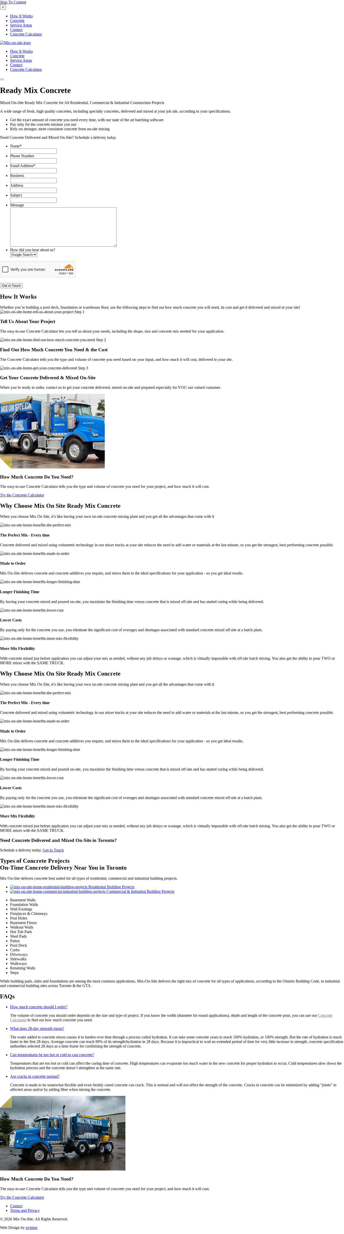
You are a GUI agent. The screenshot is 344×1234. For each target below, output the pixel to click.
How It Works (21, 16)
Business (17, 175)
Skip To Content (13, 2)
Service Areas (21, 25)
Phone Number (22, 156)
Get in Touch (53, 850)
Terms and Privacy (25, 1210)
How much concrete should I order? (38, 1007)
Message (17, 205)
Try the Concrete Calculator (22, 495)
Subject (16, 195)
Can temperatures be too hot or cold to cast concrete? (52, 1055)
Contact (16, 29)
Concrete (17, 20)
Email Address (22, 166)
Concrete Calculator (26, 34)
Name (16, 146)
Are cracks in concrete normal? (34, 1076)
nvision (31, 1227)
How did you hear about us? (32, 250)
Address (16, 185)
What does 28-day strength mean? (37, 1028)
